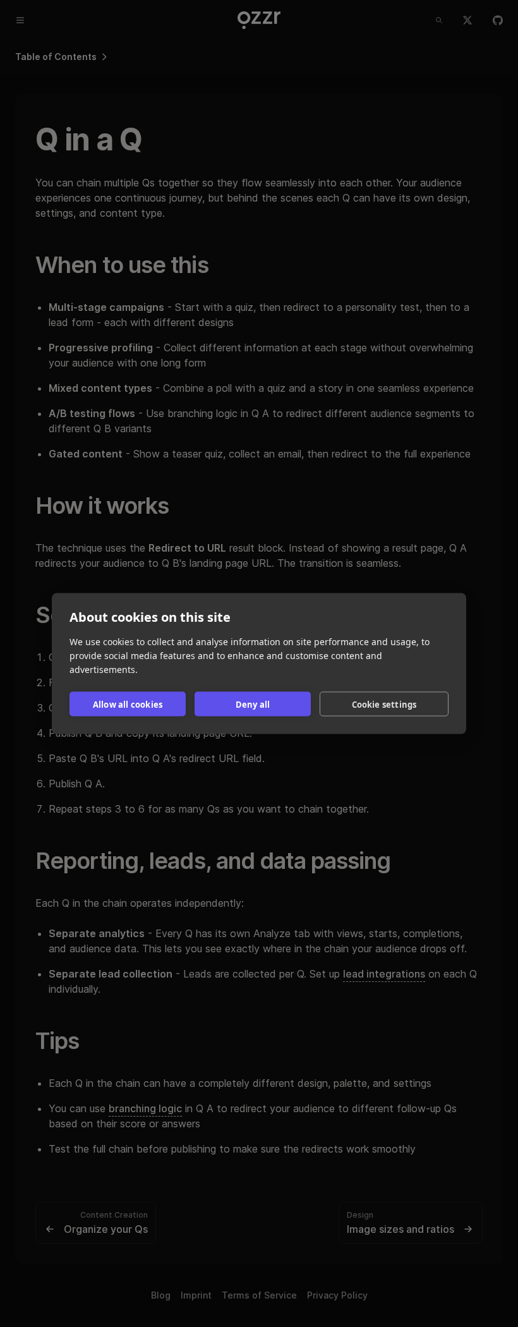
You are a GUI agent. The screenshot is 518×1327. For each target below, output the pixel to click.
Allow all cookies (127, 704)
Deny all (253, 704)
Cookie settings (384, 704)
